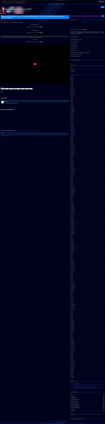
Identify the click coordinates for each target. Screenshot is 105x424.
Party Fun (82, 388)
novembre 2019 (73, 209)
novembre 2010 (73, 325)
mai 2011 (72, 315)
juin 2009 (72, 353)
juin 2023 (72, 139)
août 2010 (72, 330)
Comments (73, 71)
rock (88, 388)
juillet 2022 (72, 157)
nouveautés (102, 387)
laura (30, 133)
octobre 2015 (72, 230)
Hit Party (75, 32)
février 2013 (72, 281)
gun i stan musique (26, 133)
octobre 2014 (72, 248)
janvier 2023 (72, 147)
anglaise (5, 132)
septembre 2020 (73, 193)
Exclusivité (72, 385)
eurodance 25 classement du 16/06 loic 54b (9, 133)
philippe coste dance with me (27, 134)
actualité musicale (51, 423)
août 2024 (72, 116)
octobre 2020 (72, 191)
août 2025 (72, 96)
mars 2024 (72, 124)
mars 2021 (72, 183)
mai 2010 (72, 335)
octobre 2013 (72, 268)
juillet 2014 (72, 253)
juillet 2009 (72, 351)
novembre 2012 (73, 286)
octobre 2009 (72, 346)
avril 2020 (72, 201)
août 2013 (72, 271)
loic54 (81, 385)
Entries (72, 69)
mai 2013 (72, 276)
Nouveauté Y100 (73, 409)
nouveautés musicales (73, 388)
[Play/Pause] (27, 32)
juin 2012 (72, 294)
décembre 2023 (73, 129)
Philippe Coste (9, 134)
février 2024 (72, 126)
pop (83, 388)
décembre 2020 (73, 188)
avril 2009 (72, 356)
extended (16, 133)
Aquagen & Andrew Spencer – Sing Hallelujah (76, 54)
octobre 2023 (72, 132)
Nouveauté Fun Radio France (74, 404)
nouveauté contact (98, 385)
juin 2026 (72, 80)
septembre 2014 (73, 250)
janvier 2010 (72, 341)
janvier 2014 (72, 263)
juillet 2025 (72, 98)
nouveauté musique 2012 (98, 387)
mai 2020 (72, 199)
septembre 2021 (73, 173)
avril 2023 (72, 142)
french (22, 133)
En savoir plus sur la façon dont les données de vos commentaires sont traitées (26, 130)
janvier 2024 (72, 127)
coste (8, 132)
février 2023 (72, 145)
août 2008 (72, 369)
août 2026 (72, 77)
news (95, 385)
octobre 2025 (72, 93)
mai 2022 (72, 160)
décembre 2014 (73, 245)
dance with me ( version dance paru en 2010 (17, 132)
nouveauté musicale (80, 387)
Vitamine (93, 388)
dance (10, 132)
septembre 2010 (73, 328)
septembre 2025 (73, 95)
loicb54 (85, 385)
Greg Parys (79, 385)
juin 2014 (72, 255)
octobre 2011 (72, 307)
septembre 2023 (73, 134)
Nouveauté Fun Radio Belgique (75, 402)
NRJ (80, 388)
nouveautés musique (78, 388)
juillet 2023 (72, 137)
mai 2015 (72, 237)
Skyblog (90, 388)
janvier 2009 (72, 361)
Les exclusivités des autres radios (75, 399)
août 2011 (72, 310)
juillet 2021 (72, 176)
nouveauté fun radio (73, 387)
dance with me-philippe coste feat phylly (56, 132)
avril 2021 (72, 181)
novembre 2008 (73, 364)
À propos (102, 7)
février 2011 (72, 320)
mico (89, 385)
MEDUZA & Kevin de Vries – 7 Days (75, 41)
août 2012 (72, 291)
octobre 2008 (72, 366)
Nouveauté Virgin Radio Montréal (75, 407)
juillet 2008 (72, 371)
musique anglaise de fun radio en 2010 (46, 133)
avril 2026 (72, 83)
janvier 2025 (72, 108)
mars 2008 (72, 377)
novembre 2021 (73, 170)
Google (42, 423)
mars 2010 (72, 338)
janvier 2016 (72, 227)
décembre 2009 (73, 343)
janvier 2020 (72, 206)
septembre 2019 (73, 212)
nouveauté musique (90, 387)
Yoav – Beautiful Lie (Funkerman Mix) (75, 56)
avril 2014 (72, 258)
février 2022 (72, 165)
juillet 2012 (72, 292)
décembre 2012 (73, 284)
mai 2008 (72, 374)
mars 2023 (72, 144)
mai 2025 (72, 101)
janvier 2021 (72, 186)
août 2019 (72, 214)
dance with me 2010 (26, 132)
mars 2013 (72, 279)
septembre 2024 (73, 114)
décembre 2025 (73, 90)
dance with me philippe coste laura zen (34, 132)
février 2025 (72, 106)
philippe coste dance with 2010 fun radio (16, 134)
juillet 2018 (72, 217)
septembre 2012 (73, 289)
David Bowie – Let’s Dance (74, 48)
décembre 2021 (73, 168)
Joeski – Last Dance (73, 50)
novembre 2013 (73, 266)
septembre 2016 (73, 222)
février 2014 (72, 261)
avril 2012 (72, 297)
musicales (93, 385)
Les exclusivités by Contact (74, 397)
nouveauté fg (101, 385)
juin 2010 (72, 333)
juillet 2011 (72, 312)
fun (23, 133)
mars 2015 (72, 240)
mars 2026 (72, 85)
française (19, 133)
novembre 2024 (73, 111)
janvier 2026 (72, 88)
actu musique (76, 384)
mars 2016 (72, 224)
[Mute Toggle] (40, 32)
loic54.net (83, 385)
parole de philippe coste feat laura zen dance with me (59, 133)
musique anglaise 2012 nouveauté (36, 133)
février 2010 (72, 340)
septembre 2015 (73, 232)
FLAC (74, 385)
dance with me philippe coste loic (45, 132)
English (2, 133)
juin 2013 (72, 274)
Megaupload (87, 385)
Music (91, 385)
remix (85, 388)
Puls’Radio (99, 32)
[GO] (103, 16)
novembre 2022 (73, 150)
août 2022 (72, 155)
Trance (91, 388)
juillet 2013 (72, 273)
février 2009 (72, 359)
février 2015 (72, 242)
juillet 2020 (72, 196)
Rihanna (87, 388)
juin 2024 (72, 119)
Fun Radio (76, 385)
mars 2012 (72, 299)
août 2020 (72, 194)
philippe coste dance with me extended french (37, 134)
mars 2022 (72, 163)
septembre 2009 (73, 348)
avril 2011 (72, 317)
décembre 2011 (73, 304)
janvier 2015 (72, 243)
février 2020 (72, 204)
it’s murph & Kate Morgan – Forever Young (76, 39)
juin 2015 (72, 235)
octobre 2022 (72, 152)
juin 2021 (72, 178)
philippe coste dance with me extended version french (52, 134)
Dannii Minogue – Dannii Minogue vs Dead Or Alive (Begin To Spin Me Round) (80, 52)
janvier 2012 (72, 302)
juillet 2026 (72, 78)
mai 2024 (72, 121)
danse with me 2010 (64, 132)
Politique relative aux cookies (22, 2)
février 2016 (72, 225)
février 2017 (72, 219)
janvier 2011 (72, 322)
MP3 (90, 385)
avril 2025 (72, 103)
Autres (71, 394)
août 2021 (72, 175)
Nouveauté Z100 (73, 410)
